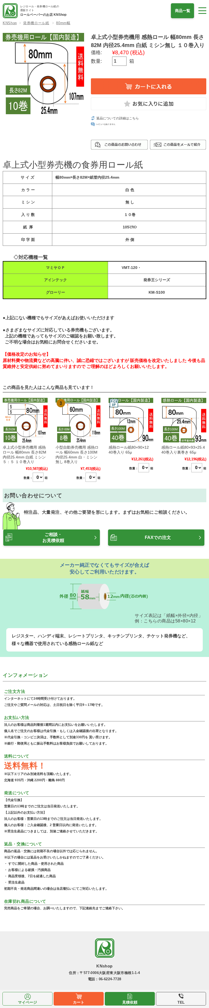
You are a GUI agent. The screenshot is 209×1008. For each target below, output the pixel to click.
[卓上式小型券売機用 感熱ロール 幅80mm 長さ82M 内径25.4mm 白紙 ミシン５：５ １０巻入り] (25, 420)
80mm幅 (63, 23)
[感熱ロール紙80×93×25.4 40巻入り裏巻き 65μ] (183, 420)
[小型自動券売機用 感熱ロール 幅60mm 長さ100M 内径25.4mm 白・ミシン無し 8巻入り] (78, 420)
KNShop (10, 23)
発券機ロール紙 (36, 23)
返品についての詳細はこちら (117, 118)
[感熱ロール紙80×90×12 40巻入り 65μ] (131, 420)
